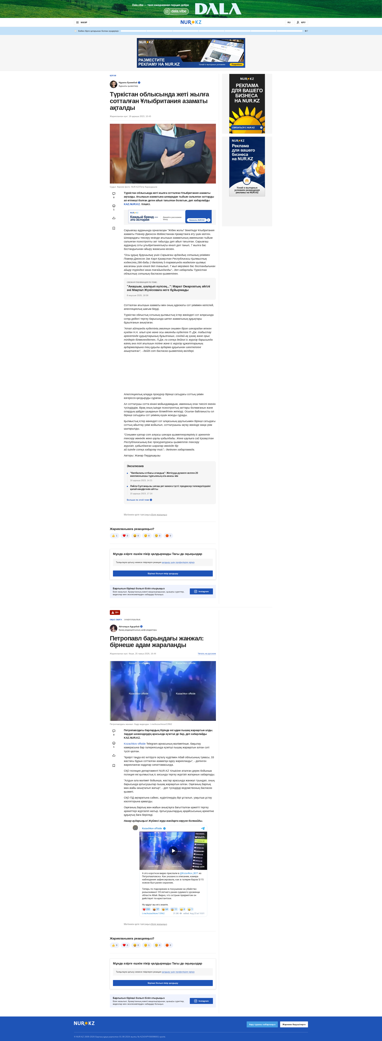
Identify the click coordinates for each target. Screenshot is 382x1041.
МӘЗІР (84, 22)
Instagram (204, 591)
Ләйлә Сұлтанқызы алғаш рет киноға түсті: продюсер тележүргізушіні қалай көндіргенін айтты (170, 487)
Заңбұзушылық (132, 620)
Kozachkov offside (135, 743)
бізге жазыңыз (159, 514)
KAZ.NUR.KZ (132, 204)
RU (289, 22)
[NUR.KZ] (191, 22)
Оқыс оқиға (116, 620)
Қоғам (113, 76)
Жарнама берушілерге (294, 1024)
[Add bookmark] (113, 228)
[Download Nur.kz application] (191, 9)
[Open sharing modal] (114, 217)
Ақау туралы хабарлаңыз (262, 1024)
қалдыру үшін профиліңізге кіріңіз (178, 562)
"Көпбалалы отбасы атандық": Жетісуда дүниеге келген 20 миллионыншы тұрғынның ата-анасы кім (164, 474)
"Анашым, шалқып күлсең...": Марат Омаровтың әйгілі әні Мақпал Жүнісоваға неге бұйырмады (168, 288)
